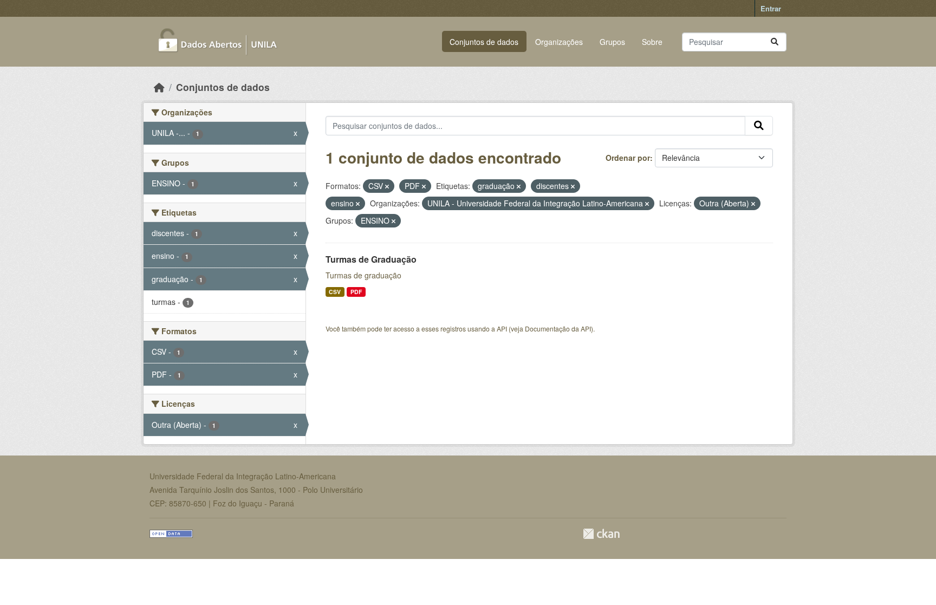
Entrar (770, 8)
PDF (356, 292)
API (502, 328)
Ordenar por (628, 157)
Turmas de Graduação (371, 259)
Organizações (559, 41)
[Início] (159, 87)
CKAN (601, 533)
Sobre (652, 41)
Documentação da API (558, 328)
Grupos (612, 41)
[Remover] (387, 186)
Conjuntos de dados (484, 41)
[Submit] (774, 41)
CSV (335, 292)
